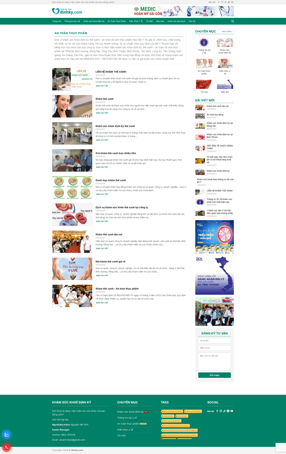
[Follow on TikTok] (225, 2)
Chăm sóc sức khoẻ (176, 21)
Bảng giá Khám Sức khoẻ (172, 411)
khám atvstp (182, 416)
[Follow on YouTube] (232, 411)
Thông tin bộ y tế (72, 21)
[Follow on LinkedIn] (228, 411)
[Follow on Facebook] (219, 2)
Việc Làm (160, 21)
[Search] (232, 21)
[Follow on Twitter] (229, 2)
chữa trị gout (168, 416)
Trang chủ (56, 21)
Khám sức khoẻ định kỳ (93, 21)
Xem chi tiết (102, 86)
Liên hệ (192, 21)
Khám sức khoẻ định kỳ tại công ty (176, 425)
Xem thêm (227, 31)
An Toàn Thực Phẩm (117, 21)
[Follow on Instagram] (222, 2)
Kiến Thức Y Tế (136, 21)
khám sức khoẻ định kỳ (172, 421)
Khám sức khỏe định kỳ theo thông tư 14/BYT (180, 430)
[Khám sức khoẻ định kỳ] (67, 11)
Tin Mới (149, 21)
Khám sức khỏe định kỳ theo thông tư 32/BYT (180, 435)
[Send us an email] (232, 2)
